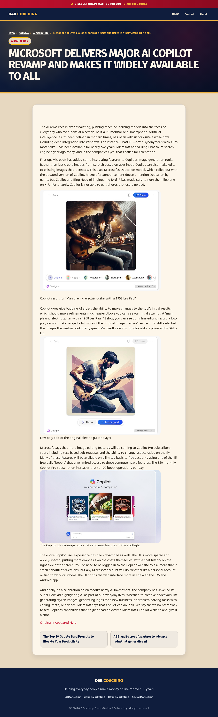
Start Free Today (135, 4)
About (203, 14)
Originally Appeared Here (58, 622)
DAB (23, 14)
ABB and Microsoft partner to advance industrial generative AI (140, 639)
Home (12, 33)
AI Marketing (41, 33)
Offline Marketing (118, 697)
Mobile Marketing (94, 697)
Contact (189, 14)
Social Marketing (142, 697)
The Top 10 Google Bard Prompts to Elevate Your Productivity (68, 639)
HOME (175, 14)
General (24, 33)
